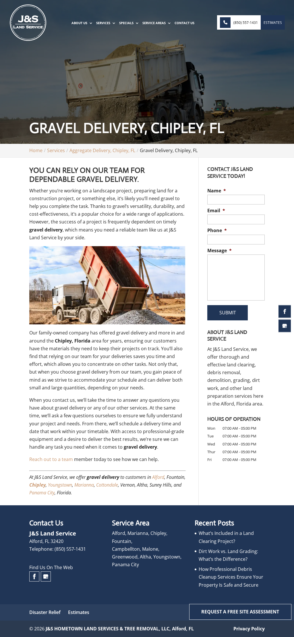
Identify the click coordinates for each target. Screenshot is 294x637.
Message (219, 251)
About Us (79, 23)
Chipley (37, 485)
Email (216, 211)
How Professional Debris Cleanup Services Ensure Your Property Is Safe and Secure (231, 577)
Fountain (121, 541)
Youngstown (60, 485)
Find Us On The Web (51, 567)
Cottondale (107, 485)
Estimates (78, 612)
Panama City (42, 492)
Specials (126, 23)
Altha (145, 557)
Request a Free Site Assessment (240, 612)
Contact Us (184, 23)
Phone (217, 230)
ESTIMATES (273, 22)
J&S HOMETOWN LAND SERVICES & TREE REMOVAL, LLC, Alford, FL (120, 628)
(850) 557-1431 (245, 22)
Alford (158, 477)
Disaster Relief (45, 612)
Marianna (84, 485)
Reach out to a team (51, 459)
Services (103, 23)
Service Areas (154, 23)
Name (216, 191)
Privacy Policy (249, 628)
